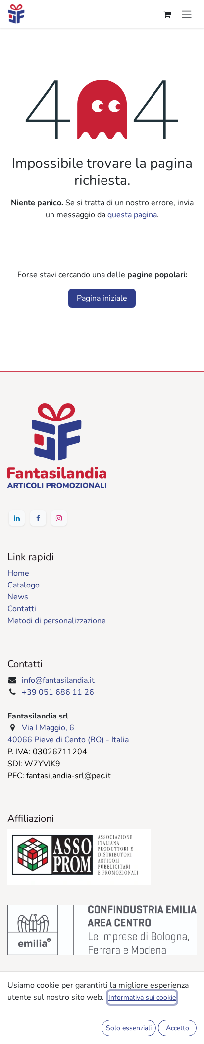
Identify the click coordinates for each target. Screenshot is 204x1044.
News (17, 596)
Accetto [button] (177, 1028)
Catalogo (23, 585)
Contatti (21, 608)
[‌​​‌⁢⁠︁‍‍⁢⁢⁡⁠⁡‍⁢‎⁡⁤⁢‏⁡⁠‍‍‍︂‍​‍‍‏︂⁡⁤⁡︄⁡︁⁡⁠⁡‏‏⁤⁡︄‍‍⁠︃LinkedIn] (17, 518)
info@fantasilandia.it (58, 680)
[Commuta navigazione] (187, 14)
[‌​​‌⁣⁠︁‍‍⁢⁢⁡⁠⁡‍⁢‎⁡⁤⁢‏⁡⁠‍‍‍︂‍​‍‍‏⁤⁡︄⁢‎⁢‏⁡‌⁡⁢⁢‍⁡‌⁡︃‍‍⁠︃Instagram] (59, 518)
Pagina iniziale (102, 298)
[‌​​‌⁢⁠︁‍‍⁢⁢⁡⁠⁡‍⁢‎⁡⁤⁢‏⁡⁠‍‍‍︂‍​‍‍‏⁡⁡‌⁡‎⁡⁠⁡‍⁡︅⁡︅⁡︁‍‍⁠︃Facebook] (38, 518)
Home (18, 573)
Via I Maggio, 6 (48, 727)
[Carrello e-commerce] (167, 14)
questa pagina (132, 214)
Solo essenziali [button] (129, 1028)
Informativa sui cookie (142, 997)
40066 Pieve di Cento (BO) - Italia (68, 739)
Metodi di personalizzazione (56, 620)
